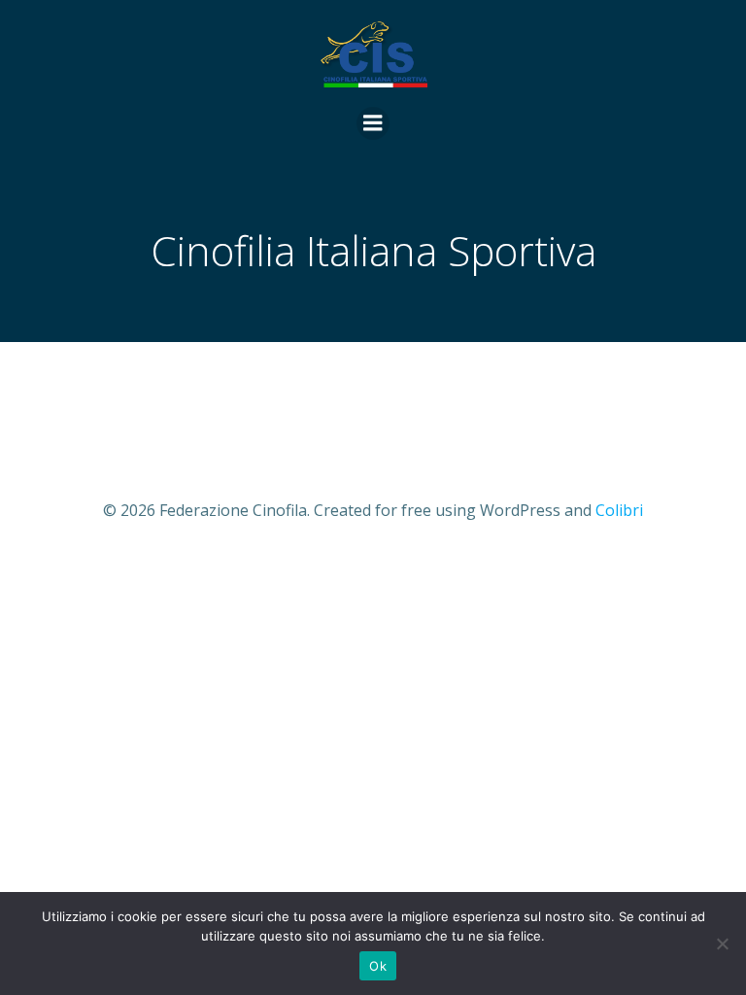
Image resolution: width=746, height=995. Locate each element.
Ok (378, 966)
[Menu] (373, 123)
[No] (721, 943)
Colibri (619, 510)
